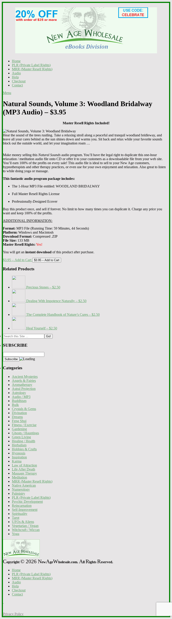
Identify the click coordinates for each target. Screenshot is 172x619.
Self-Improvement (24, 510)
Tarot (15, 518)
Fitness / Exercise (24, 425)
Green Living (21, 437)
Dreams (17, 417)
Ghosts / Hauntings (25, 433)
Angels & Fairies (24, 381)
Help (15, 77)
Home (16, 61)
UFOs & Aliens (23, 522)
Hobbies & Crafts (24, 449)
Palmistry (18, 493)
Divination (19, 413)
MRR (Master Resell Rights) (32, 69)
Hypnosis (18, 453)
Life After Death (23, 469)
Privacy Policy (13, 614)
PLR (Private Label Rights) (31, 65)
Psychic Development (27, 501)
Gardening (19, 429)
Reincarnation (22, 505)
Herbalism (19, 445)
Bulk (15, 405)
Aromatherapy (22, 385)
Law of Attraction (24, 465)
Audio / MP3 (21, 397)
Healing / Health (23, 441)
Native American (24, 485)
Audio (16, 73)
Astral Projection (24, 389)
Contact (17, 85)
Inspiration (19, 457)
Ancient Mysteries (25, 376)
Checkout (19, 81)
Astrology (19, 393)
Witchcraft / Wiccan (26, 530)
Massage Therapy (24, 473)
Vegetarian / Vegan (25, 526)
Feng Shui (19, 421)
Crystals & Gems (24, 409)
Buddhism (19, 401)
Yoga (15, 534)
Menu (7, 93)
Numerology (21, 489)
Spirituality (19, 514)
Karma (17, 461)
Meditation (19, 477)
